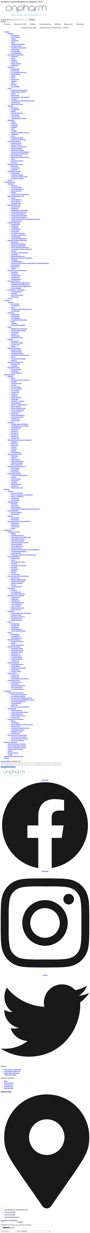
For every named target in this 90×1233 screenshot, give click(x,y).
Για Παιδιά (14, 470)
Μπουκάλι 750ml (17, 652)
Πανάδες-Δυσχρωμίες (18, 48)
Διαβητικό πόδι (16, 620)
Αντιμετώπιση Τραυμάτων (20, 194)
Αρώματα (14, 169)
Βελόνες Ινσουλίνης (18, 617)
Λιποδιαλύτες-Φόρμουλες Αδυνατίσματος (25, 509)
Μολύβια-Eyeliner (17, 138)
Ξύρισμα (14, 323)
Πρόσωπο (14, 56)
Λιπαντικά (14, 371)
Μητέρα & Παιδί (20, 24)
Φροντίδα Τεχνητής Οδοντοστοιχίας (23, 555)
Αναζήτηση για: (6, 19)
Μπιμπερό (14, 242)
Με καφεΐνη (15, 514)
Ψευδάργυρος (16, 452)
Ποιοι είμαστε (9, 1083)
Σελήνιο (14, 447)
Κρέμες (10, 751)
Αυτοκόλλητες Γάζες (18, 562)
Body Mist (14, 166)
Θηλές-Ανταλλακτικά (18, 245)
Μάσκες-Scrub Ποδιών (19, 146)
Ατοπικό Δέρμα (16, 53)
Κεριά (13, 643)
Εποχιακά (80, 24)
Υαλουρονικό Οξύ (17, 488)
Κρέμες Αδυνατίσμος (18, 715)
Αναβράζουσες (16, 427)
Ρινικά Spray (15, 666)
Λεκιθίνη (14, 482)
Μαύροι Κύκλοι (16, 46)
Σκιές (13, 136)
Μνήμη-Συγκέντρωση (18, 408)
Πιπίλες (13, 251)
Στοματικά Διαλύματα (18, 551)
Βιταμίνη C (14, 274)
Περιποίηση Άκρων (14, 141)
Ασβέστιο (14, 442)
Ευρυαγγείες (15, 86)
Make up (14, 123)
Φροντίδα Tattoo (17, 104)
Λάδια (13, 93)
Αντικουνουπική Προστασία (17, 735)
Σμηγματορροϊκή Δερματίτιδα (21, 309)
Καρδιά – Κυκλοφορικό (19, 404)
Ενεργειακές (15, 518)
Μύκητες (14, 162)
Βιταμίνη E (14, 435)
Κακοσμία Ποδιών (17, 161)
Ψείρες (13, 192)
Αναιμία (14, 381)
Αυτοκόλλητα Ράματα (18, 565)
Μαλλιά (13, 60)
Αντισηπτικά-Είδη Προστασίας (18, 576)
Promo (10, 180)
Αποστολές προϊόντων (12, 1073)
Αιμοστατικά (15, 558)
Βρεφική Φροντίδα (14, 205)
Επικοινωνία (8, 1085)
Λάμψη (13, 39)
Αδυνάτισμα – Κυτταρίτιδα (20, 97)
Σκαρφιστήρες (16, 615)
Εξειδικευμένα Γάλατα (15, 749)
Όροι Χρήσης (8, 1088)
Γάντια (13, 572)
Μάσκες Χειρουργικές (18, 579)
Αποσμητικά (15, 168)
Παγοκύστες (15, 526)
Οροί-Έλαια (15, 115)
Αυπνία (13, 385)
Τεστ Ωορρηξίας (16, 687)
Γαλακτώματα (16, 230)
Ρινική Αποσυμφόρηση (19, 217)
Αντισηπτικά (15, 574)
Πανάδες (14, 85)
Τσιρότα (14, 564)
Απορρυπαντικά (16, 221)
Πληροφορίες (8, 1086)
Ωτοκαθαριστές (16, 261)
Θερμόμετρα (15, 265)
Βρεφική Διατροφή (29, 28)
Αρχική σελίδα (6, 761)
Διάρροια (14, 396)
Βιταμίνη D (14, 272)
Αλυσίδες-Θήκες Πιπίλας (19, 252)
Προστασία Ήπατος (18, 415)
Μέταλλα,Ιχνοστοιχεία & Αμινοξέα (19, 440)
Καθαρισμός (15, 69)
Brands (66, 28)
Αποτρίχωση (15, 102)
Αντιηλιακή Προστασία (15, 55)
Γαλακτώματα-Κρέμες (18, 92)
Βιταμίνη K (14, 436)
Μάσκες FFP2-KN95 (18, 581)
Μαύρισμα (14, 65)
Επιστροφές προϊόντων (12, 1071)
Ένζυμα (13, 477)
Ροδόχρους (15, 40)
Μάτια (13, 76)
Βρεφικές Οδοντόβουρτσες (20, 283)
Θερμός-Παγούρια (14, 647)
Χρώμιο (13, 450)
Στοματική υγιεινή (14, 532)
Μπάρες (10, 516)
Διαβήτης (14, 394)
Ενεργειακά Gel (13, 510)
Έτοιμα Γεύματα (13, 753)
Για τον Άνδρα (16, 387)
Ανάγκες (10, 33)
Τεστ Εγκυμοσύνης (17, 602)
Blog (5, 1081)
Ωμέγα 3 (14, 457)
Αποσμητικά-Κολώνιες (19, 235)
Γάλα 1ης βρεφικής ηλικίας (17, 744)
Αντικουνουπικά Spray (18, 737)
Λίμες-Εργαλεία (16, 155)
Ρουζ (13, 129)
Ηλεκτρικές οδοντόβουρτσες (21, 537)
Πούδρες (14, 127)
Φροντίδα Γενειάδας (18, 325)
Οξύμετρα (14, 599)
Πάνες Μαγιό (15, 201)
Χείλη (13, 78)
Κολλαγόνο (15, 480)
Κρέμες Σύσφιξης (17, 714)
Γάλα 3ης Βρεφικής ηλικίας (17, 747)
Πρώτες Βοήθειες (14, 556)
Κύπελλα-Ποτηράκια (18, 244)
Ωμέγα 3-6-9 (15, 459)
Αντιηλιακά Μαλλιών (18, 701)
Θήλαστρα (15, 297)
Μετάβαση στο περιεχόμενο (27, 1)
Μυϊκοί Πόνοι (12, 673)
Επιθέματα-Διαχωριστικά (20, 355)
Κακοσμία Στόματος (18, 539)
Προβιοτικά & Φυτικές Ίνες (17, 466)
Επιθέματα (15, 627)
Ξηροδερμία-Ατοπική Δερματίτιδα (23, 101)
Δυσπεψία (14, 399)
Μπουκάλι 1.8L (16, 655)
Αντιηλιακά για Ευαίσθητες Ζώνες (22, 700)
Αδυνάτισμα (15, 49)
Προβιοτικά (15, 277)
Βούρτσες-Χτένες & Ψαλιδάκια (21, 258)
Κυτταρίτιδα (15, 51)
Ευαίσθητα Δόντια (17, 535)
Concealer (14, 125)
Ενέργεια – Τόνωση (17, 401)
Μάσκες (14, 81)
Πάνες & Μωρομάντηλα (16, 196)
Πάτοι (13, 159)
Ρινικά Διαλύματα (17, 664)
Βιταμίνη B (14, 429)
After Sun (14, 62)
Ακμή (13, 42)
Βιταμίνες (11, 422)
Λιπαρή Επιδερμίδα (18, 44)
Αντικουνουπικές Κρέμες (19, 738)
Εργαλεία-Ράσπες (17, 353)
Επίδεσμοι (14, 569)
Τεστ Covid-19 (16, 606)
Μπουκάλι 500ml (17, 650)
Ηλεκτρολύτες (16, 479)
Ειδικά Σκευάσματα (14, 473)
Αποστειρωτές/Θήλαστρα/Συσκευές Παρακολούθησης (30, 263)
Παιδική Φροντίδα (14, 222)
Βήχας (13, 721)
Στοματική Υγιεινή (14, 281)
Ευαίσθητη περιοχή (14, 171)
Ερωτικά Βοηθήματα (18, 685)
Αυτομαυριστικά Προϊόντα (20, 707)
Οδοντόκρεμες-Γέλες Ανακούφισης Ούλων (25, 219)
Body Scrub (15, 95)
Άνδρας (33, 24)
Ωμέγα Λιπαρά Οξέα (15, 454)
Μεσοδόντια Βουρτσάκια (19, 542)
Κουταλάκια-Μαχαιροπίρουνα (21, 249)
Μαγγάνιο (14, 443)
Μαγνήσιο (14, 445)
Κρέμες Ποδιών (16, 145)
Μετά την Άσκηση (17, 496)
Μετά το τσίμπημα (17, 740)
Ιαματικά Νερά (16, 703)
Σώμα (13, 58)
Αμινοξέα (14, 503)
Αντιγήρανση (15, 37)
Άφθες (13, 533)
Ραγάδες (14, 99)
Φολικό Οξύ (15, 438)
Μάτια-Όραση (16, 406)
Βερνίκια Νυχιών (16, 148)
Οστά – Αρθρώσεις (17, 410)
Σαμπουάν (14, 108)
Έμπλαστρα (15, 523)
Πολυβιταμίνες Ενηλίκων (19, 424)
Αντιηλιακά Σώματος (18, 696)
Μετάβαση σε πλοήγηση (9, 1)
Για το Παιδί (15, 390)
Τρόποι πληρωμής (10, 1075)
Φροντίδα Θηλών (17, 295)
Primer (13, 122)
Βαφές (13, 111)
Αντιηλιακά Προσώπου (19, 694)
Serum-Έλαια (15, 74)
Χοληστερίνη (15, 420)
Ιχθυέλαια (14, 456)
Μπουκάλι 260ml (17, 648)
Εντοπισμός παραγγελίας (12, 1069)
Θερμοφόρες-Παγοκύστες (20, 678)
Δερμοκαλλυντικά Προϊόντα (51, 28)
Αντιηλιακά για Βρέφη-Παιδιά (21, 698)
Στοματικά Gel (16, 553)
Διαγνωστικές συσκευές (16, 595)
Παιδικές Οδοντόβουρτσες (20, 284)
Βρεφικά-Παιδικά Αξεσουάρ (17, 240)
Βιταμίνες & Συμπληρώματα (17, 270)
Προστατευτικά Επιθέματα (20, 152)
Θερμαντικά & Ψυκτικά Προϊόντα (19, 521)
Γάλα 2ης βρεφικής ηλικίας (17, 746)
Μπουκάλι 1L (15, 654)
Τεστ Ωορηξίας (16, 604)
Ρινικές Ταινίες (16, 671)
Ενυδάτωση (15, 35)
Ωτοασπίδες (15, 636)
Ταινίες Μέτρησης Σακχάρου (21, 613)
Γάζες (13, 560)
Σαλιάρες (14, 260)
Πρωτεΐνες (15, 486)
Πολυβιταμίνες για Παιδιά (20, 426)
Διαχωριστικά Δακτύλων (19, 154)
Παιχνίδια (14, 254)
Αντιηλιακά (15, 231)
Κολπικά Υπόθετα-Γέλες (19, 177)
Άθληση (57, 24)
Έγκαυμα (14, 567)
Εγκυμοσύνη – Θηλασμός (16, 290)
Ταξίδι (13, 268)
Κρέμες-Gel (15, 525)
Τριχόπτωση (15, 116)
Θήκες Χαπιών (16, 609)
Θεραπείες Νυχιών (17, 150)
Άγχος (13, 378)
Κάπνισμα (11, 588)
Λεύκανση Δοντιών (17, 541)
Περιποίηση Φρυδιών (18, 139)
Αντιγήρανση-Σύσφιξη (18, 72)
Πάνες (13, 198)
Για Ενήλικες (15, 468)
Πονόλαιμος (15, 723)
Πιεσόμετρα (15, 601)
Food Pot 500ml (16, 659)
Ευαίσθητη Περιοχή (18, 233)
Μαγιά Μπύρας (16, 484)
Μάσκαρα (14, 134)
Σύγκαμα (14, 185)
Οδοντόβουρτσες (17, 546)
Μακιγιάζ (11, 120)
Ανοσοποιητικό (16, 383)
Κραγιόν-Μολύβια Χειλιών (20, 132)
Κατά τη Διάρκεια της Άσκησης (22, 495)
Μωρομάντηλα (16, 203)
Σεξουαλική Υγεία (14, 367)
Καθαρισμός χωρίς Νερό (19, 210)
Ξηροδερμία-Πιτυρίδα (18, 118)
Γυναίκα (7, 24)
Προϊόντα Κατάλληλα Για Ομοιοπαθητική (25, 549)
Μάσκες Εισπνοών (17, 608)
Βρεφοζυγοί (15, 267)
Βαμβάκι (14, 571)
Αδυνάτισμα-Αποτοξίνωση (20, 380)
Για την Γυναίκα (16, 389)
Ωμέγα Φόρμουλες (17, 461)
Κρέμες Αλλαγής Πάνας (19, 212)
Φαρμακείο (68, 24)
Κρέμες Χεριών (16, 143)
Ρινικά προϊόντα (13, 662)
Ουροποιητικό (16, 412)
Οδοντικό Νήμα (16, 544)
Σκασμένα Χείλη (16, 731)
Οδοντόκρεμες (16, 288)
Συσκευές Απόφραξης (18, 668)
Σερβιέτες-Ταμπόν (17, 178)
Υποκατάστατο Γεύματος (19, 712)
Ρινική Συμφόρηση (17, 189)
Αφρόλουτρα (15, 207)
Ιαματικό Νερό (16, 63)
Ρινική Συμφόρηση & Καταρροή (22, 724)
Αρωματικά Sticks (17, 641)
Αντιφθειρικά (15, 237)
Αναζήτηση (32, 19)
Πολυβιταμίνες (16, 275)
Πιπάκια (14, 590)
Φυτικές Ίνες (15, 472)
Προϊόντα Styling (17, 343)
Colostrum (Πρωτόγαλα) (19, 475)
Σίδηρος (14, 449)
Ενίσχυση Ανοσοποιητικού (20, 728)
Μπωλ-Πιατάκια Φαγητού (20, 247)
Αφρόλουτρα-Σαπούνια (19, 90)
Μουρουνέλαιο (16, 279)
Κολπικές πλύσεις (17, 175)
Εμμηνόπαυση (16, 403)
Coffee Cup (15, 661)
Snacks (10, 754)
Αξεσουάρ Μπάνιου (18, 256)
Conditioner (15, 109)
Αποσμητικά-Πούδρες (18, 359)
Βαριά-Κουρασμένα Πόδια (20, 157)
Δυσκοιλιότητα (16, 191)
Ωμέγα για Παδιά (17, 463)
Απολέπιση (15, 79)
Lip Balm (14, 131)
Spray (13, 528)
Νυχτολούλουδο (16, 465)
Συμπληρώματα (45, 24)
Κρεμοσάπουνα (16, 586)
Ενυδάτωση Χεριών (18, 730)
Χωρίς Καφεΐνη (16, 512)
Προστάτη (14, 413)
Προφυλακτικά (16, 369)
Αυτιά (10, 632)
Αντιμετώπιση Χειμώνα (16, 719)
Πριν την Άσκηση (17, 493)
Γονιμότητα (15, 392)
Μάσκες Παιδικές (17, 583)
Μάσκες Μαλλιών (17, 113)
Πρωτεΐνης (15, 519)
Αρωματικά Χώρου (14, 639)
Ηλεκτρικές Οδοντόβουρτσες (21, 286)
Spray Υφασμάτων (17, 645)
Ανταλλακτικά (16, 592)
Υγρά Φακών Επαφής (18, 631)
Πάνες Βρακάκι (16, 199)
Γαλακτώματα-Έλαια (18, 214)
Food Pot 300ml (16, 657)
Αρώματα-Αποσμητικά (15, 164)
